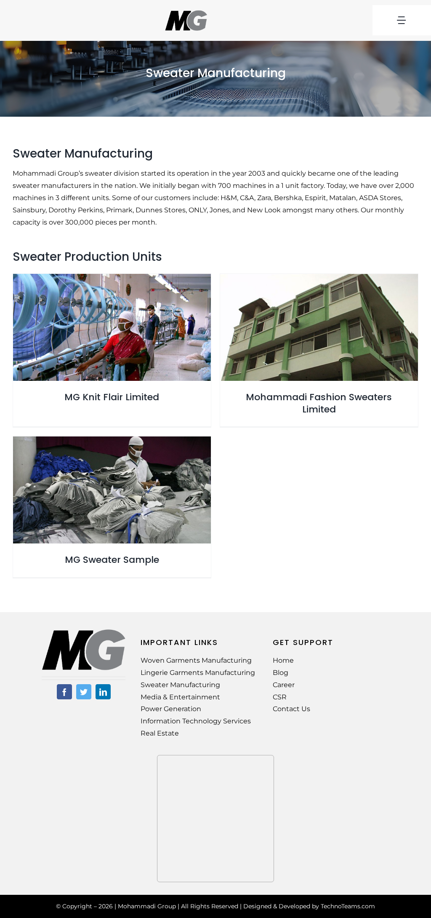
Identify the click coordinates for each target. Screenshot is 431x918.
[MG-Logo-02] (83, 632)
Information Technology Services (196, 721)
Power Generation (171, 709)
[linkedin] (103, 691)
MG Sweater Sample (112, 559)
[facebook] (64, 691)
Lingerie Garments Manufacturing (198, 673)
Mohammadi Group (147, 906)
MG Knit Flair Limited (111, 397)
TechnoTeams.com (348, 906)
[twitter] (83, 691)
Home (283, 660)
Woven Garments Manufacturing (196, 660)
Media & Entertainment (180, 697)
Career (284, 685)
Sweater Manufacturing (180, 685)
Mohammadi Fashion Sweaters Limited (319, 403)
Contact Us (291, 709)
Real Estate (160, 733)
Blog (280, 673)
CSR (280, 697)
